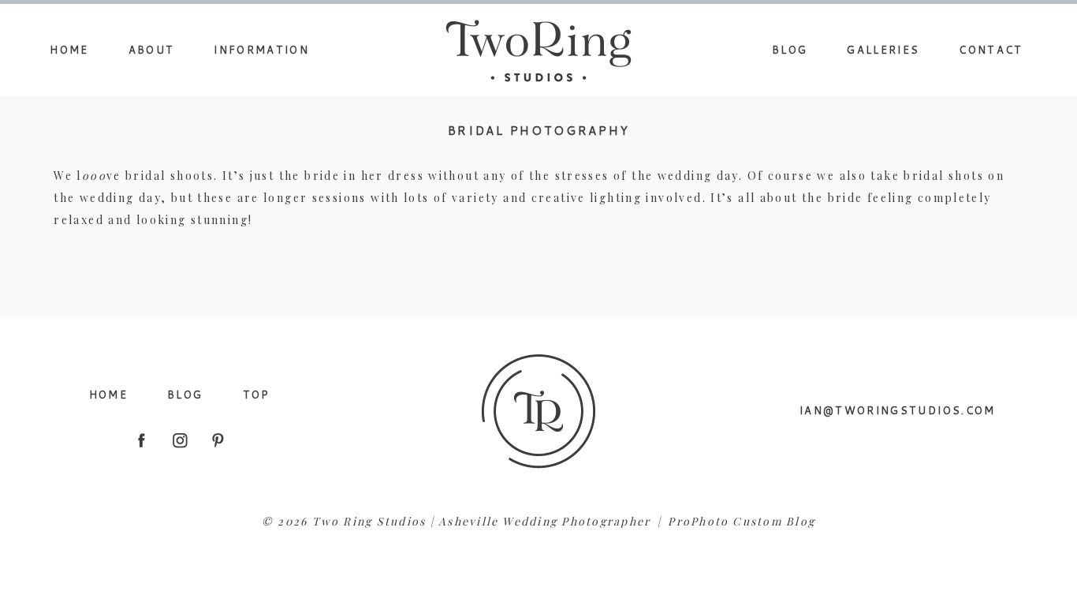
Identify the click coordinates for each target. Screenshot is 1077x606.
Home (69, 50)
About (152, 50)
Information (261, 50)
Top (256, 394)
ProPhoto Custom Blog (741, 521)
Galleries (883, 50)
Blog (789, 50)
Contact (991, 50)
